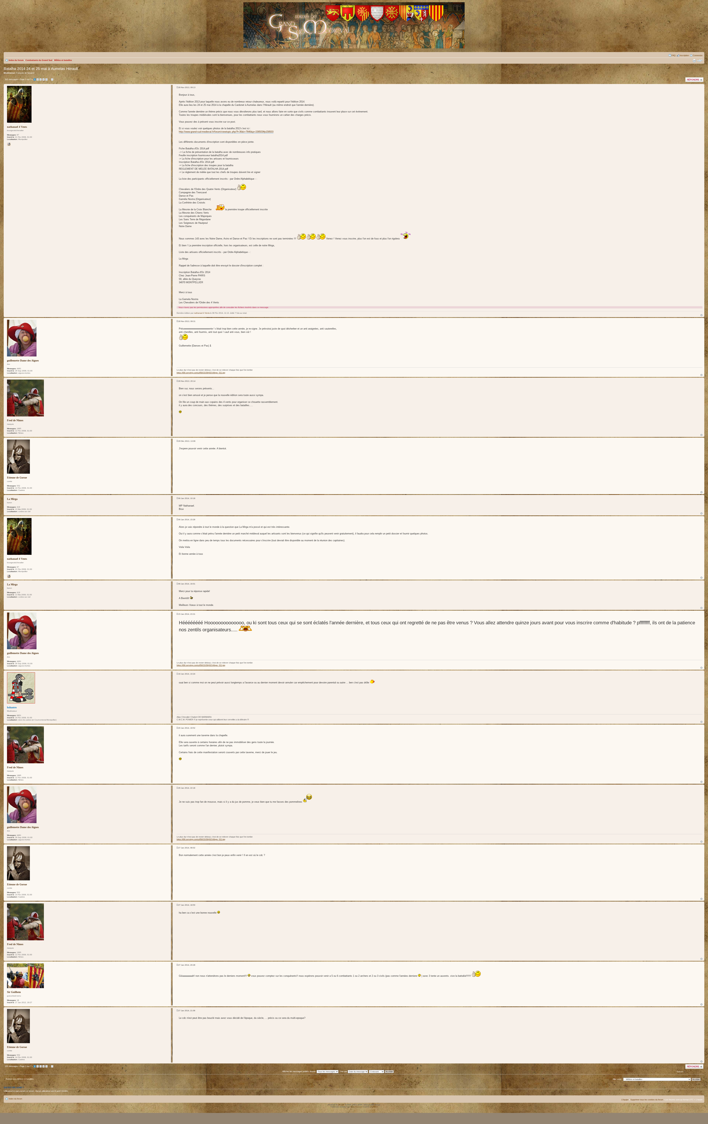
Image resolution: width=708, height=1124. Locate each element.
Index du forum (16, 60)
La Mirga (12, 499)
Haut (701, 315)
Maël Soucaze (356, 1107)
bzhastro (12, 707)
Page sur (25, 79)
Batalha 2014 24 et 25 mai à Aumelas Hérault (41, 69)
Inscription (684, 55)
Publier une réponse (694, 78)
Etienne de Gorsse (17, 477)
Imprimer (694, 60)
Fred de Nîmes (15, 420)
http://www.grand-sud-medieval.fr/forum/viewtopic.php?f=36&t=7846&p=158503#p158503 (226, 131)
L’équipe (625, 1100)
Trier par (343, 1071)
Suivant (679, 1071)
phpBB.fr (374, 1107)
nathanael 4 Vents (17, 127)
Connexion (697, 55)
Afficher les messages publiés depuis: (299, 1071)
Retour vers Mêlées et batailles (20, 1079)
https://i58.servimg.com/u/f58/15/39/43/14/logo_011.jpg (201, 373)
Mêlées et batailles (63, 60)
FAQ (673, 55)
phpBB (341, 1105)
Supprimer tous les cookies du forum (646, 1100)
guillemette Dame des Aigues (23, 360)
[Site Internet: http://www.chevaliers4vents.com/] (9, 144)
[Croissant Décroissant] (383, 1071)
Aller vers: (617, 1079)
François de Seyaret (25, 73)
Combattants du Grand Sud (38, 60)
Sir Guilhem (14, 992)
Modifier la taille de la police (699, 60)
